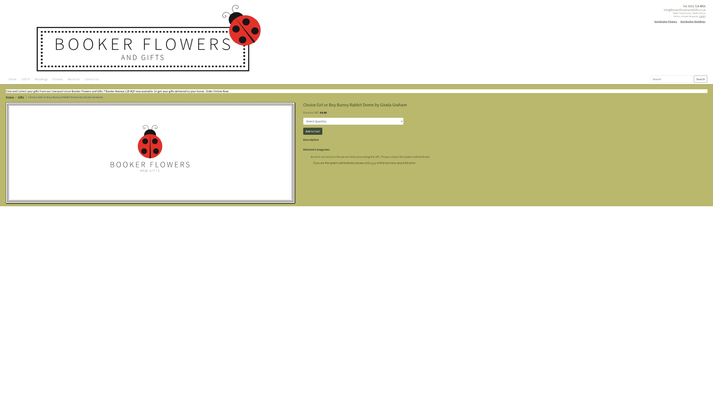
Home (10, 97)
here (373, 163)
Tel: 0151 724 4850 (694, 6)
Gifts (21, 97)
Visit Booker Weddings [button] (692, 21)
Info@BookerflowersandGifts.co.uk (685, 10)
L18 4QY (702, 16)
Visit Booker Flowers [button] (665, 21)
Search (700, 79)
